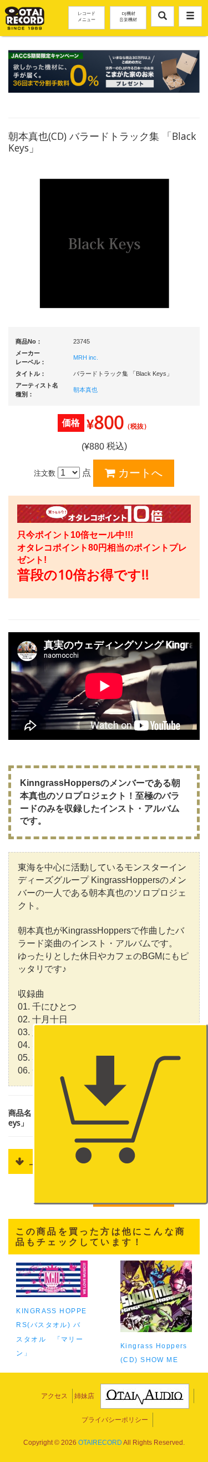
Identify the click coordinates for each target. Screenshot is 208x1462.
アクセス (54, 1396)
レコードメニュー (86, 16)
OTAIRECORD (100, 1442)
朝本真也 (85, 389)
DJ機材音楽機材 (128, 16)
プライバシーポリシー (115, 1420)
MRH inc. (85, 357)
